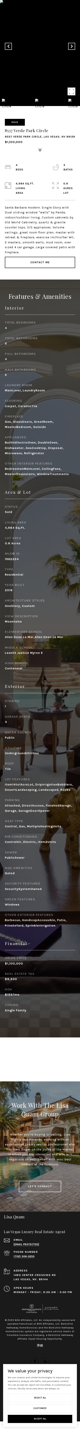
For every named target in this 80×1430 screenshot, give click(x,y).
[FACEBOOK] (35, 1361)
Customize (40, 1408)
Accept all (40, 1418)
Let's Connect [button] (40, 1186)
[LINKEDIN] (45, 1361)
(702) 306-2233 (24, 1256)
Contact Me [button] (40, 262)
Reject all (40, 1397)
